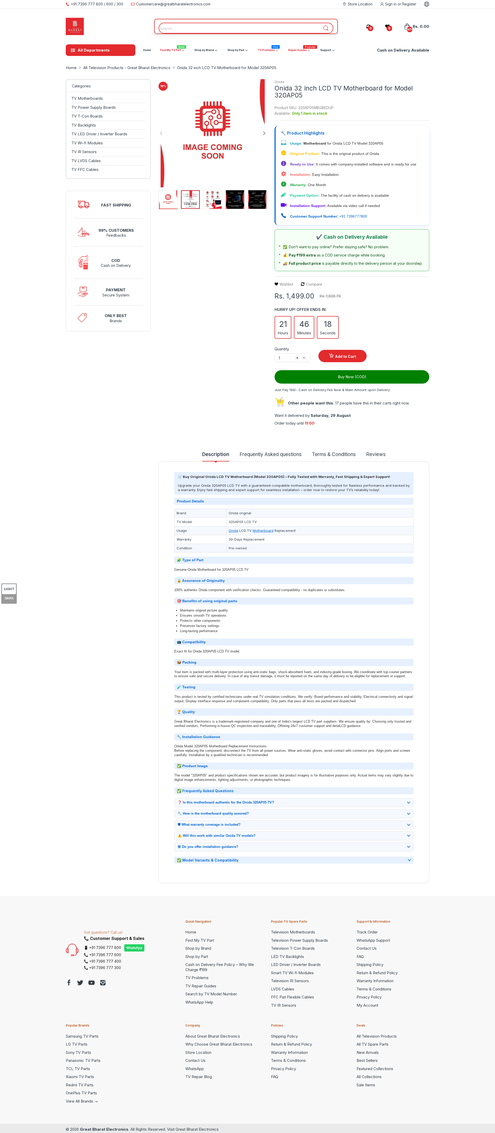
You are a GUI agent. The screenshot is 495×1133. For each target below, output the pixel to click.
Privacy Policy (369, 997)
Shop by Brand (198, 948)
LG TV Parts (76, 1044)
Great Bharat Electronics (104, 1129)
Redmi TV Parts (80, 1084)
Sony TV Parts (78, 1052)
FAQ (360, 956)
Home (190, 932)
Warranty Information (375, 980)
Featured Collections (375, 1068)
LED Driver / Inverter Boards (296, 964)
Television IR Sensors (290, 980)
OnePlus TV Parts (81, 1092)
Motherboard (263, 530)
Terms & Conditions (374, 989)
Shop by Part (196, 956)
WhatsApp (134, 948)
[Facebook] (69, 983)
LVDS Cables (282, 989)
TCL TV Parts (78, 1068)
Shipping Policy (370, 964)
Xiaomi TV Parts (80, 1076)
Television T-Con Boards (293, 948)
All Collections (369, 1076)
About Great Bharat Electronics (212, 1036)
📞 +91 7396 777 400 (102, 961)
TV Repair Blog (198, 1076)
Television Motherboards (293, 932)
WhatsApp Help (199, 1002)
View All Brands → (82, 1101)
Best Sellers (367, 1060)
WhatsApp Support (373, 940)
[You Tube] (91, 983)
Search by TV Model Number (211, 993)
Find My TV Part (199, 940)
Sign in (391, 4)
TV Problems (197, 977)
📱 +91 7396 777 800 (102, 947)
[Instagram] (103, 983)
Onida (279, 82)
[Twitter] (80, 983)
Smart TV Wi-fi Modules (292, 972)
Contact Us (367, 948)
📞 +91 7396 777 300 (102, 967)
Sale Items (366, 1084)
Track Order (367, 932)
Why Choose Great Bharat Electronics (218, 1044)
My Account (367, 1005)
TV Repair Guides (200, 985)
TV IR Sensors (283, 1005)
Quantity (282, 348)
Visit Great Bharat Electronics (193, 1129)
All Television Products (377, 1036)
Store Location (198, 1052)
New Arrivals (368, 1052)
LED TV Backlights (287, 956)
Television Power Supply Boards (299, 940)
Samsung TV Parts (82, 1036)
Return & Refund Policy (377, 972)
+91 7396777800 (353, 216)
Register (409, 4)
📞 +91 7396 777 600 (102, 955)
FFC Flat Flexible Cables (292, 997)
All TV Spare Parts (373, 1044)
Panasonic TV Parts (83, 1060)
